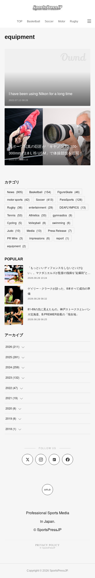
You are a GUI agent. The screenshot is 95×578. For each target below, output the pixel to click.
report (62, 238)
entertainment (41, 207)
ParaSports (71, 199)
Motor (61, 21)
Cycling (14, 223)
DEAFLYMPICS (72, 207)
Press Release (60, 230)
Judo (13, 230)
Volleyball (37, 223)
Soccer (49, 21)
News (15, 192)
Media (34, 230)
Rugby (74, 21)
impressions (39, 238)
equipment (16, 246)
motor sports (18, 199)
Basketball (33, 21)
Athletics (37, 215)
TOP (19, 21)
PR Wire (15, 238)
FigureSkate (68, 192)
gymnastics (62, 215)
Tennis (14, 215)
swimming (61, 223)
